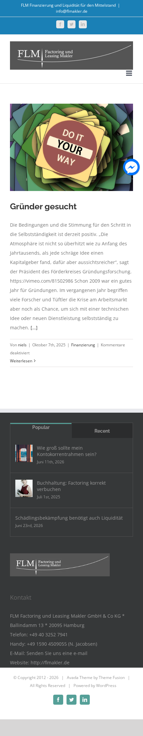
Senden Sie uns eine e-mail (57, 653)
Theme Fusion (112, 677)
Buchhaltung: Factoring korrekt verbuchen (71, 486)
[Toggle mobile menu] (129, 73)
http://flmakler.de (50, 662)
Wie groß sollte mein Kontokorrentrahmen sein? (66, 451)
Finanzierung (83, 345)
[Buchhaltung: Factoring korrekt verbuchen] (24, 488)
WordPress (106, 685)
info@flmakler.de (71, 11)
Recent (102, 431)
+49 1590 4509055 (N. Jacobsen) (62, 644)
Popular (41, 427)
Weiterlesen (21, 361)
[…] (34, 327)
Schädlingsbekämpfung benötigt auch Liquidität (69, 518)
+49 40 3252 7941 (48, 634)
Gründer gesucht (43, 206)
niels (22, 345)
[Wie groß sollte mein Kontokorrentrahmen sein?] (24, 453)
